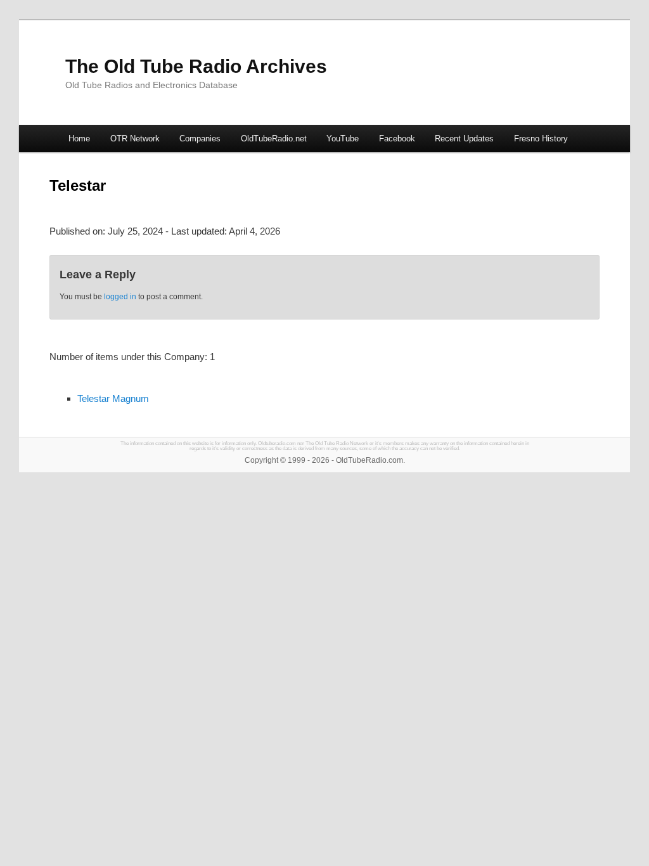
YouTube (342, 138)
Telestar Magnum (113, 398)
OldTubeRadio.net (274, 138)
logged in (120, 296)
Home (79, 138)
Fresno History (541, 138)
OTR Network (135, 138)
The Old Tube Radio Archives (196, 66)
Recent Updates (464, 138)
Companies (200, 138)
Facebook (397, 138)
